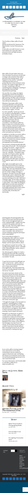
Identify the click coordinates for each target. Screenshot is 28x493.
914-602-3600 (21, 461)
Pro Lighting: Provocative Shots (16, 438)
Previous (17, 38)
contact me (5, 451)
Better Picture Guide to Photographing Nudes (13, 409)
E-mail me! (21, 464)
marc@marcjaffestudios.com (14, 2)
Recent (14, 419)
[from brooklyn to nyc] (6, 431)
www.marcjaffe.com (8, 364)
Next (23, 38)
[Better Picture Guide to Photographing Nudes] (14, 390)
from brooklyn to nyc (15, 431)
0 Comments (13, 412)
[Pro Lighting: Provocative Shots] (5, 438)
